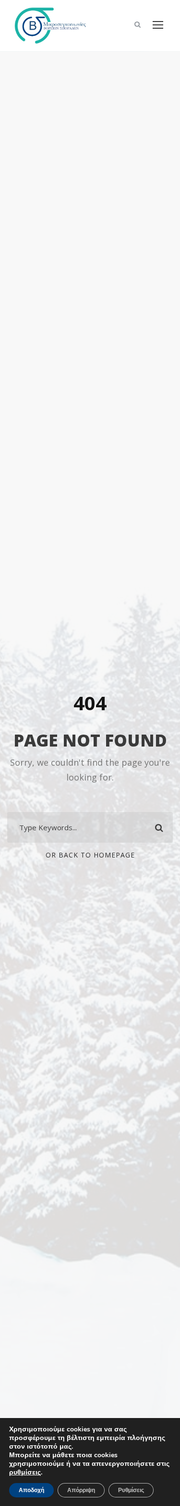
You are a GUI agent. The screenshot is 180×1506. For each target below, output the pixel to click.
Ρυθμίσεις (131, 1490)
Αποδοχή (31, 1490)
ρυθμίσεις (25, 1472)
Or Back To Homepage (90, 854)
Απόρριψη (81, 1490)
